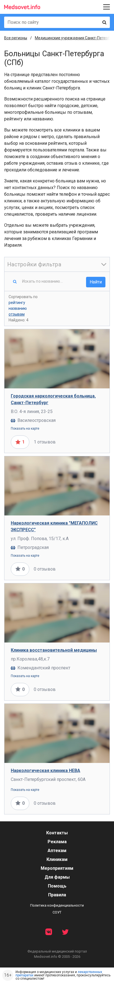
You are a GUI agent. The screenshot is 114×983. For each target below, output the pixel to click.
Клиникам (57, 859)
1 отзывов (45, 442)
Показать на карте (25, 428)
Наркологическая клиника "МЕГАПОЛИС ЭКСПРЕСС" (54, 526)
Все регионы (15, 38)
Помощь (57, 886)
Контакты (57, 832)
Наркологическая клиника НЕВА (45, 770)
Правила (57, 894)
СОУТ (57, 912)
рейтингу (17, 302)
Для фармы (57, 877)
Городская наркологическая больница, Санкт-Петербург (53, 399)
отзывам (17, 314)
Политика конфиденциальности (57, 905)
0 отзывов (45, 569)
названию (18, 308)
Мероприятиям (57, 868)
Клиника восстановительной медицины (54, 650)
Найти (96, 282)
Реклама (57, 841)
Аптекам (57, 850)
